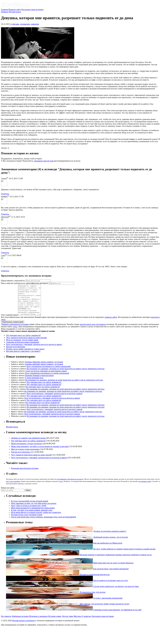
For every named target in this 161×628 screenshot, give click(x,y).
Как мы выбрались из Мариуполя (107, 543)
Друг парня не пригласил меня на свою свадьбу (26, 338)
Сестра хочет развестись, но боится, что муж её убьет (116, 586)
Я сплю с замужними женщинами (108, 598)
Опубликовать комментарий (12, 322)
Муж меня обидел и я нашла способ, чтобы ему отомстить (36, 512)
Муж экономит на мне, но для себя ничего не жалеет (33, 503)
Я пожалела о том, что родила (92, 592)
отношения (25, 24)
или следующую (99, 324)
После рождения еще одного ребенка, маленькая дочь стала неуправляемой (43, 517)
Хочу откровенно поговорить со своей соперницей (49, 366)
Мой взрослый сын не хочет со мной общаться (113, 563)
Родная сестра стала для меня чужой (26, 515)
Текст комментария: (9, 315)
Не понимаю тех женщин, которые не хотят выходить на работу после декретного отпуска (65, 369)
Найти (28, 490)
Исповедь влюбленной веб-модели (94, 574)
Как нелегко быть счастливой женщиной (111, 569)
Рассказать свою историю (32, 9)
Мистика (77, 616)
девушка (15, 24)
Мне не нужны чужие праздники (25, 449)
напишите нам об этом (44, 161)
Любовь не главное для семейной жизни (28, 438)
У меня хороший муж (34, 378)
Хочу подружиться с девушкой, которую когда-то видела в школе (34, 344)
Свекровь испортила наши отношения (22, 342)
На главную (6, 616)
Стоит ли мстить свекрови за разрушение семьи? (46, 371)
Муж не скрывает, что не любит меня (22, 340)
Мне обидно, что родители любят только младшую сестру (104, 604)
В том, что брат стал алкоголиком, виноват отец (31, 510)
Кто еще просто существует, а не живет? (23, 351)
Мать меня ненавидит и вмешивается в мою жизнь (33, 508)
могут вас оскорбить (13, 481)
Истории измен (54, 616)
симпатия (35, 24)
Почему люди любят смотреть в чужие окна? (25, 349)
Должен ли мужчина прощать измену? (109, 531)
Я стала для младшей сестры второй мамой (29, 501)
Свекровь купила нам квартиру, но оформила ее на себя (117, 610)
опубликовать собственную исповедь (70, 479)
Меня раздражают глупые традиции (26, 444)
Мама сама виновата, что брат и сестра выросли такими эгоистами (40, 446)
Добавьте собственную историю (15, 324)
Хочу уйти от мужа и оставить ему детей (28, 506)
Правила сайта (14, 9)
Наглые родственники (15, 347)
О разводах (86, 616)
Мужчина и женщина (38, 616)
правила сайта (111, 317)
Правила (4, 12)
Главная (4, 9)
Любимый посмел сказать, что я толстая (110, 537)
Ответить (5, 194)
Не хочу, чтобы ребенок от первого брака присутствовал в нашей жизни (124, 549)
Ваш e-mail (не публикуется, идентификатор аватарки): (24, 283)
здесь (15, 326)
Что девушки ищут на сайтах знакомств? (23, 335)
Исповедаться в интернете (23, 620)
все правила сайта (145, 481)
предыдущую (85, 324)
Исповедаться (15, 12)
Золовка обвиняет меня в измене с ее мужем (44, 362)
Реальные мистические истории (24, 468)
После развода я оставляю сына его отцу (110, 580)
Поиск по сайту (7, 488)
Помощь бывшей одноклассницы (39, 375)
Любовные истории (20, 616)
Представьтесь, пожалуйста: (13, 281)
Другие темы (67, 616)
